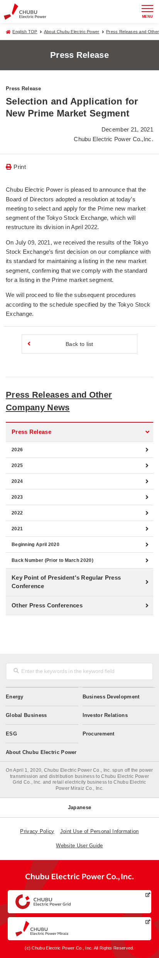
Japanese (79, 807)
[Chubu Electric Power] (25, 11)
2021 (17, 528)
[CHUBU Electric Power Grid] (79, 901)
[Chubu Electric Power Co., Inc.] (79, 879)
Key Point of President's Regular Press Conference (66, 582)
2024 (17, 481)
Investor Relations (105, 715)
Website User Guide (79, 845)
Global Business (26, 715)
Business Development (111, 697)
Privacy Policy (37, 831)
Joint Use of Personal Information (99, 831)
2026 (17, 449)
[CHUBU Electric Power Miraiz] (79, 928)
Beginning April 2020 (35, 544)
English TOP (24, 31)
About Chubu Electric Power (72, 31)
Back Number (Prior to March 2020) (52, 560)
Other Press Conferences (47, 605)
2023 (17, 497)
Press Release (31, 431)
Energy (15, 697)
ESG (11, 734)
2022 (17, 513)
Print (20, 167)
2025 (17, 465)
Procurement (99, 734)
